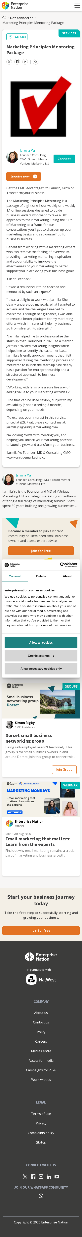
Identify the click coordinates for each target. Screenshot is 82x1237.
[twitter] (9, 62)
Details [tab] (41, 576)
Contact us (41, 1022)
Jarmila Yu (27, 150)
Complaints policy (41, 1133)
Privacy (41, 1123)
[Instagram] (41, 1176)
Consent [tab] (15, 576)
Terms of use (41, 1114)
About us (41, 1013)
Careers (41, 1041)
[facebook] (17, 62)
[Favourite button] (36, 62)
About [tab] (67, 576)
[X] (25, 1176)
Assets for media (41, 1060)
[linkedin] (25, 62)
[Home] (5, 18)
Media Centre (41, 1051)
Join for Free (41, 551)
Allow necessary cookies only (41, 668)
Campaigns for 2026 (41, 1070)
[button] (77, 6)
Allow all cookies (41, 642)
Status (41, 1142)
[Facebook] (33, 1176)
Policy (41, 1032)
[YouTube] (57, 1176)
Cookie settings (39, 655)
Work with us (41, 1079)
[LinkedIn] (49, 1176)
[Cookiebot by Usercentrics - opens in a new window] (60, 565)
